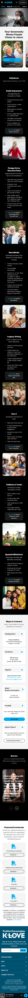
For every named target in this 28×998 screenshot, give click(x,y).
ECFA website (17, 919)
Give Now (22, 2)
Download (13, 854)
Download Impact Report (13, 740)
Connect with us (7, 974)
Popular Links (6, 957)
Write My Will (14, 719)
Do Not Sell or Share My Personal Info (14, 981)
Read (24, 6)
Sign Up (23, 950)
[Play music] (26, 995)
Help (3, 961)
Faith (3, 966)
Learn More (12, 64)
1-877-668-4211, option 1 (14, 677)
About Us (4, 970)
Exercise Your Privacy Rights (14, 980)
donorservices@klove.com (14, 679)
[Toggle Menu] (2, 2)
